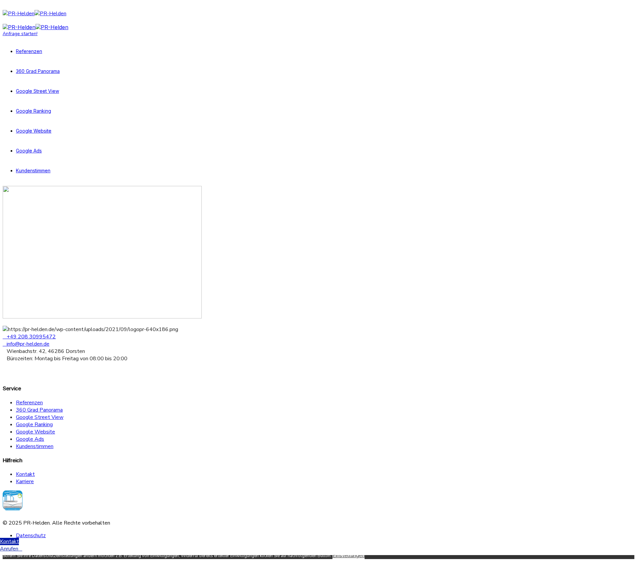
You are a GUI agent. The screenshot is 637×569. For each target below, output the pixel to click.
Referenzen (29, 51)
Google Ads (29, 150)
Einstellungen (348, 555)
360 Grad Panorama (38, 71)
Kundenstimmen (33, 170)
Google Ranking (33, 111)
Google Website (33, 131)
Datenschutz (31, 535)
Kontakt (25, 474)
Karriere (25, 481)
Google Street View (37, 91)
